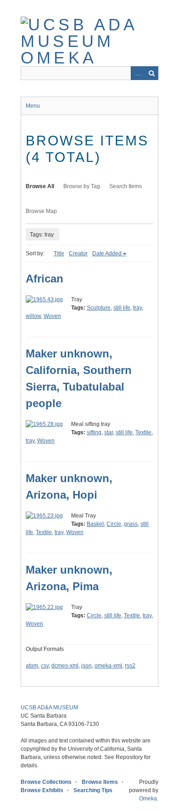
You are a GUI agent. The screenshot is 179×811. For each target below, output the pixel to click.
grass (131, 524)
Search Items (125, 186)
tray (137, 308)
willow (33, 316)
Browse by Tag (81, 186)
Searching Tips (92, 790)
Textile (143, 432)
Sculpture (99, 308)
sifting (94, 432)
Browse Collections (46, 782)
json (86, 665)
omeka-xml (108, 665)
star (108, 432)
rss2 (130, 665)
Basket (95, 524)
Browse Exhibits (42, 790)
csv (45, 665)
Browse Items (100, 782)
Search (151, 73)
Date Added (107, 253)
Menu (33, 106)
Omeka (148, 798)
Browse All (40, 186)
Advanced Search (138, 73)
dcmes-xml (64, 665)
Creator (78, 253)
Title (59, 253)
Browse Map (41, 211)
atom (32, 665)
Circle (113, 524)
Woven (52, 316)
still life (121, 308)
